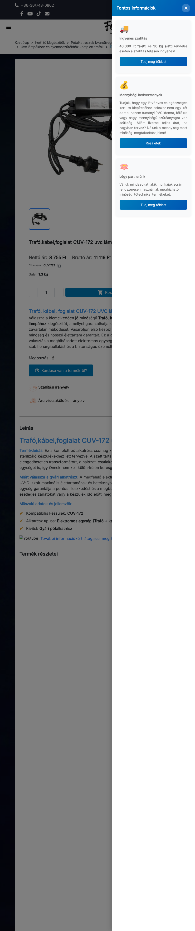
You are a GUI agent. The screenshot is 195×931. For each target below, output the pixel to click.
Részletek (153, 143)
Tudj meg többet (153, 61)
